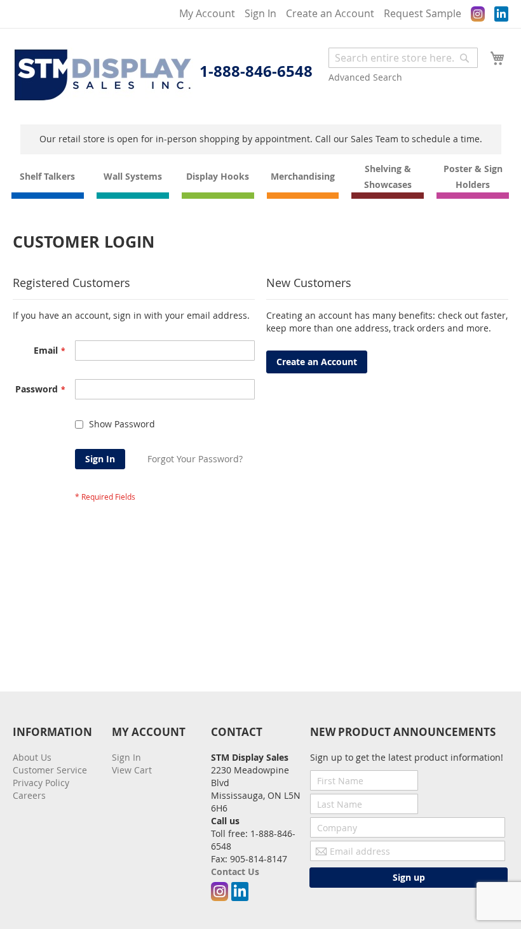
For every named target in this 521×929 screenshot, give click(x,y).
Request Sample (422, 13)
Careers (29, 795)
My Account (207, 13)
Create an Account (330, 13)
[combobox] (403, 58)
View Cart (132, 770)
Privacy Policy (41, 783)
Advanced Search (365, 77)
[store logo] (103, 75)
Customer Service (50, 770)
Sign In (260, 13)
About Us (32, 757)
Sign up (409, 877)
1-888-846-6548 (256, 71)
